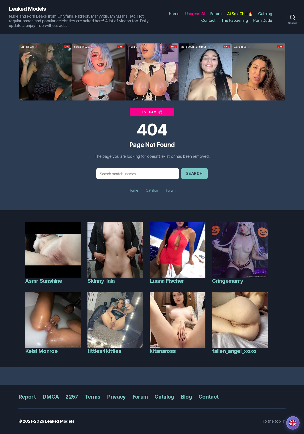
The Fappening (234, 20)
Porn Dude (262, 20)
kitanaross (163, 351)
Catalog (265, 13)
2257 (71, 396)
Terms (93, 396)
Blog (186, 396)
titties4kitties (104, 351)
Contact (208, 20)
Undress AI (195, 13)
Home (174, 13)
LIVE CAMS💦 (152, 112)
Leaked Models (27, 9)
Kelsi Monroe (41, 351)
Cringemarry (227, 281)
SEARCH (194, 173)
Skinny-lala (101, 281)
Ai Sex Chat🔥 (240, 13)
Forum (216, 13)
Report (27, 396)
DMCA (51, 396)
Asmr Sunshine (43, 281)
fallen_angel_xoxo (234, 351)
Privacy (116, 396)
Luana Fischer (167, 281)
